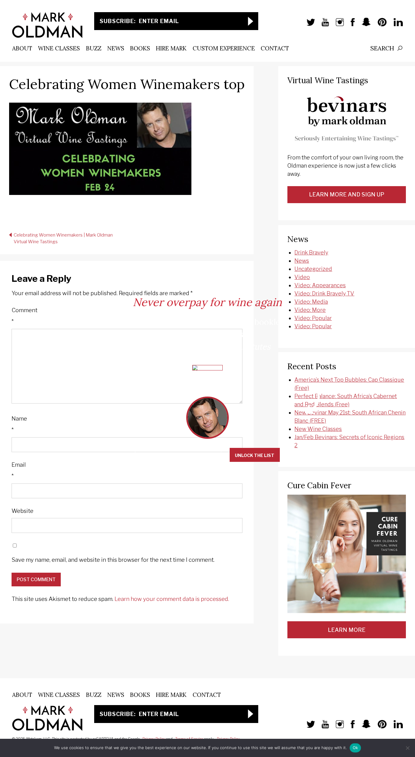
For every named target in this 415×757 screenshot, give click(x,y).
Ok (355, 747)
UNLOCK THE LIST (254, 455)
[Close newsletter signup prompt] (405, 10)
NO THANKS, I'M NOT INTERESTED (178, 455)
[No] (407, 748)
